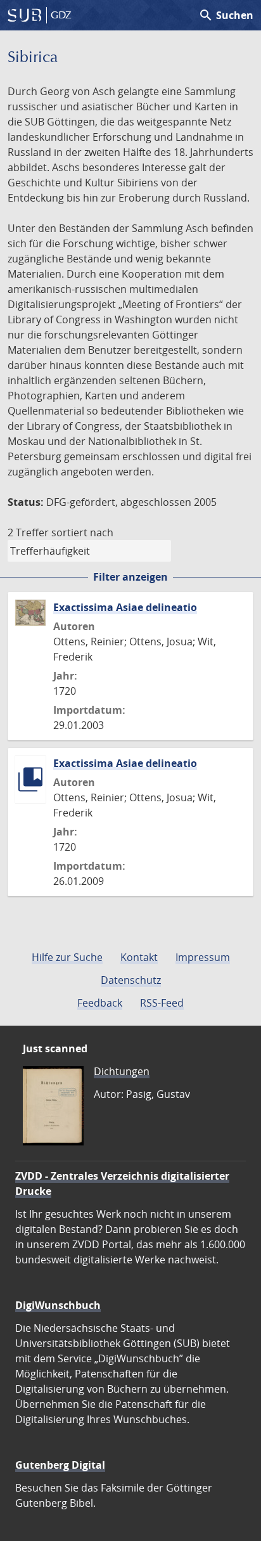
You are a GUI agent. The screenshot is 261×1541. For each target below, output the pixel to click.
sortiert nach (82, 532)
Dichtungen (122, 1071)
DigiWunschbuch (58, 1305)
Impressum (202, 957)
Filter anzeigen (130, 577)
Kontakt (139, 957)
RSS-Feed (162, 1003)
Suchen (225, 15)
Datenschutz (131, 980)
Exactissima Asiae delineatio (125, 607)
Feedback (99, 1003)
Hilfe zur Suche (67, 957)
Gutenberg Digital (60, 1465)
